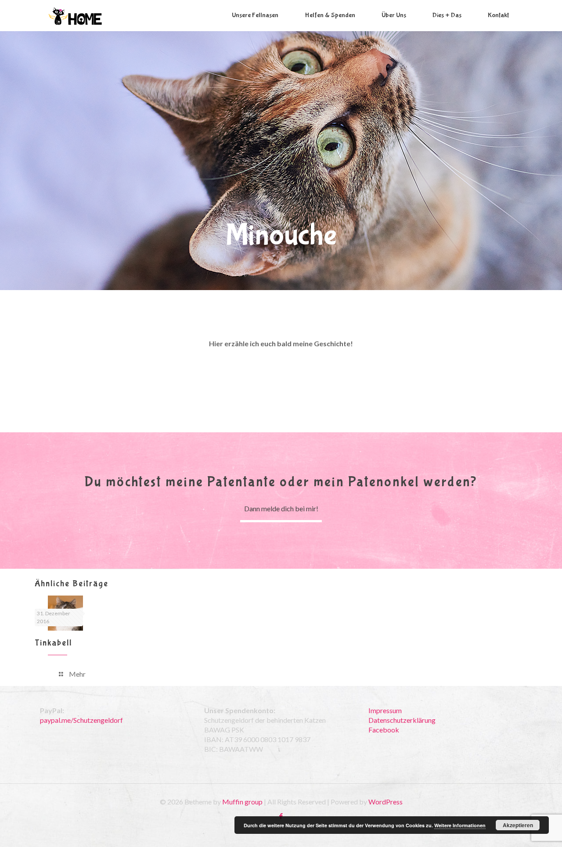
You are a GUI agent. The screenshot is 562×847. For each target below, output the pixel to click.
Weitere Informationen (460, 825)
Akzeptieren (518, 825)
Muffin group (242, 801)
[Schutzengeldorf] (75, 15)
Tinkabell (53, 643)
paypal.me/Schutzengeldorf (81, 720)
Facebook (383, 729)
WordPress (385, 801)
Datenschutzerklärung (402, 720)
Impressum (385, 710)
